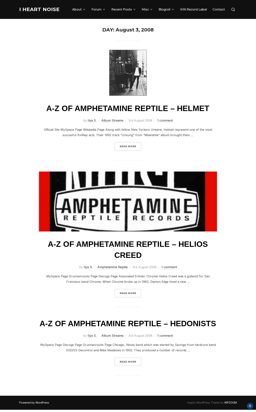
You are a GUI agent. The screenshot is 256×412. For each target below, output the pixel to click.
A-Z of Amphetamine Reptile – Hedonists (128, 323)
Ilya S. (92, 120)
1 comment (165, 120)
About (77, 9)
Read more (130, 146)
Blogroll (164, 9)
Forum (96, 9)
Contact (219, 9)
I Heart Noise (39, 9)
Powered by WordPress (34, 402)
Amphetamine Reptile (112, 267)
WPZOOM (230, 402)
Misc (145, 9)
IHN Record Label (193, 9)
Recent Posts (121, 9)
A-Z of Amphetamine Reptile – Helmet (127, 108)
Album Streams (112, 120)
